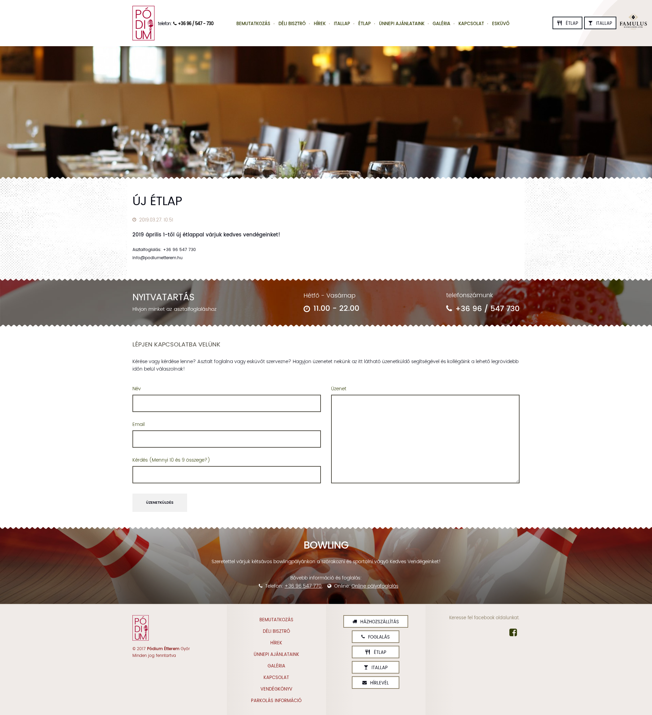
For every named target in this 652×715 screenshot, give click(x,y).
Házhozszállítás (379, 622)
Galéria (441, 24)
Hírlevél (379, 683)
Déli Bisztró (292, 24)
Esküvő (500, 24)
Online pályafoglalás (374, 586)
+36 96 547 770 (303, 586)
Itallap (604, 23)
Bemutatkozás (253, 24)
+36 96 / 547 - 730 (195, 24)
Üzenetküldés (160, 503)
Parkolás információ (276, 700)
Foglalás (379, 637)
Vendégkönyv (276, 689)
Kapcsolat (471, 24)
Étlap (567, 23)
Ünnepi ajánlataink (401, 24)
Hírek (320, 24)
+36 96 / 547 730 (487, 309)
